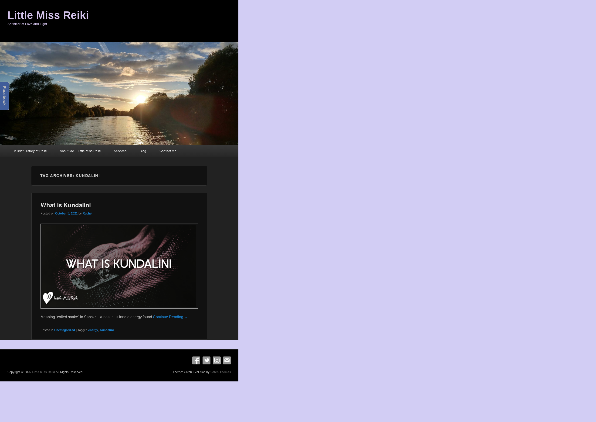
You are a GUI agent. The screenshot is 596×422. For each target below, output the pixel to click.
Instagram (217, 360)
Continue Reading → (170, 317)
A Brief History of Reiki (30, 151)
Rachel (87, 213)
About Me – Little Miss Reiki (80, 151)
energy (93, 330)
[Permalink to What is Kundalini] (119, 311)
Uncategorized (64, 330)
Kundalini (107, 330)
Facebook (196, 360)
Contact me (167, 151)
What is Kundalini (66, 205)
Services (120, 151)
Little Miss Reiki (48, 15)
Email (227, 360)
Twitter (206, 360)
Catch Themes (220, 372)
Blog (143, 151)
